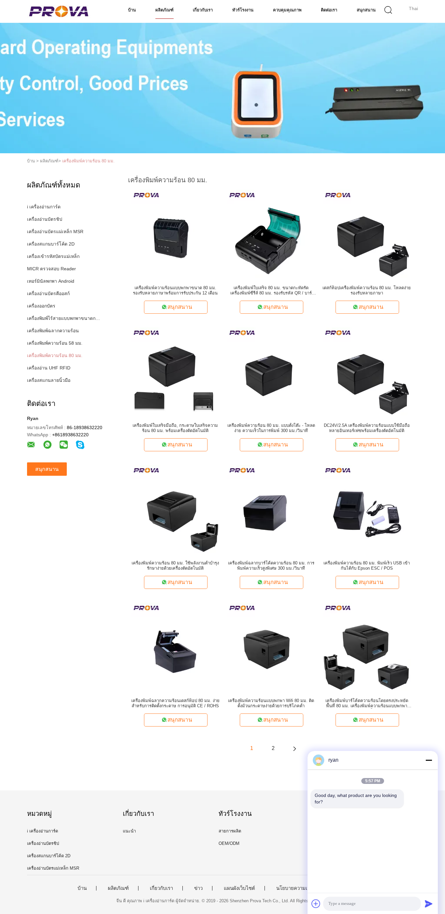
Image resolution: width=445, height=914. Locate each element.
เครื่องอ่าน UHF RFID (48, 367)
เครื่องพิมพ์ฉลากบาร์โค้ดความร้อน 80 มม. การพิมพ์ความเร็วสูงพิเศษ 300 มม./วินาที (271, 566)
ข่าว (198, 888)
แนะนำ (129, 831)
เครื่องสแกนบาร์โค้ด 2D (51, 244)
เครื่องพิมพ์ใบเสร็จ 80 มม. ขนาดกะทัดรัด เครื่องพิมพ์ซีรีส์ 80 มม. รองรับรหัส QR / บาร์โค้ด (271, 290)
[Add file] (316, 903)
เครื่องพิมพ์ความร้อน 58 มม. (54, 343)
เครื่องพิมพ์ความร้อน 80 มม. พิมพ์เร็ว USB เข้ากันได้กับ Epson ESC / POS (366, 566)
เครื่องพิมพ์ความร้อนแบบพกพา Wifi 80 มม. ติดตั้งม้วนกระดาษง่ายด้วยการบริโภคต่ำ (271, 703)
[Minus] (429, 760)
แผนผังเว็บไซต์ (239, 888)
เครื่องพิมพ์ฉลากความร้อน (53, 330)
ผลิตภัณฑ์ (164, 9)
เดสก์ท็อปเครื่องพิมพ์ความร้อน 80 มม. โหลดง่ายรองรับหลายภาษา (367, 290)
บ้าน (132, 9)
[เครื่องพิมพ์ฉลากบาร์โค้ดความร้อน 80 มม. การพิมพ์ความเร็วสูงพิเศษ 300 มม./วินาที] (271, 508)
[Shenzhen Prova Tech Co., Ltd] (59, 11)
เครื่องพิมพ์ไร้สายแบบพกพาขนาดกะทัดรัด (64, 318)
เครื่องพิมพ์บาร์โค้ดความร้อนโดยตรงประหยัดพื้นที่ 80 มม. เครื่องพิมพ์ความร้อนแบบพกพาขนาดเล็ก (366, 703)
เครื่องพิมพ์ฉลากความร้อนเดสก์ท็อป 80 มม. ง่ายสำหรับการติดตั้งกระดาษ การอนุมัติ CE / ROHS (175, 703)
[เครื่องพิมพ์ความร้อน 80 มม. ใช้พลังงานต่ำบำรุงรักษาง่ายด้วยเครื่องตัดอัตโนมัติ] (175, 508)
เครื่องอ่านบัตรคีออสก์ (48, 293)
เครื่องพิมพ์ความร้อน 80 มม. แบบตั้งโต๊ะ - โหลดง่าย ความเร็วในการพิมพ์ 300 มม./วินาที (271, 428)
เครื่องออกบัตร (41, 305)
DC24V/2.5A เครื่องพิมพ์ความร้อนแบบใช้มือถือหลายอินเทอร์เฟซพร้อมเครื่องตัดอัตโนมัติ (367, 428)
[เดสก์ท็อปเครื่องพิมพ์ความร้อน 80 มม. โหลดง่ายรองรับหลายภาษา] (367, 233)
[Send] (428, 903)
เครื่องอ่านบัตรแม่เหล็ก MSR (55, 231)
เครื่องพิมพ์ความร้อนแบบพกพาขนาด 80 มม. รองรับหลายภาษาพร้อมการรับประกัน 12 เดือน (175, 290)
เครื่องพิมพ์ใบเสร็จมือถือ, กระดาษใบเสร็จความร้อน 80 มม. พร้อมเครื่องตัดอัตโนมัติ (175, 428)
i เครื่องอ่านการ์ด (44, 206)
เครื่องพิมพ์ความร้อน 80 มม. (88, 160)
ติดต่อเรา (329, 9)
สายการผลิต (230, 831)
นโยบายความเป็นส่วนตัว (302, 888)
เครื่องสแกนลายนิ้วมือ (48, 380)
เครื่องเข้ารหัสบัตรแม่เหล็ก (53, 256)
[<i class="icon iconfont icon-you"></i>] (294, 748)
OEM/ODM (229, 843)
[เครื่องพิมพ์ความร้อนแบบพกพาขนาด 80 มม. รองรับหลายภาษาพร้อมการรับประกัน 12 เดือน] (175, 233)
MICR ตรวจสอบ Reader (51, 268)
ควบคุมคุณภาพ (287, 9)
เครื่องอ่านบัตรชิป (44, 219)
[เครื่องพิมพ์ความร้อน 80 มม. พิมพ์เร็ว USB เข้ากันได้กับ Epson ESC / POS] (367, 508)
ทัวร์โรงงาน (242, 9)
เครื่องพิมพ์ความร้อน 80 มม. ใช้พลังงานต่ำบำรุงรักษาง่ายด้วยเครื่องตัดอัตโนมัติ (175, 566)
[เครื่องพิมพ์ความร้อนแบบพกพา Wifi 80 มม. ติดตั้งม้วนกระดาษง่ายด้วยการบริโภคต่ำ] (271, 646)
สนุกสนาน (366, 9)
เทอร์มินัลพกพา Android (50, 281)
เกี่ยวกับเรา (203, 9)
